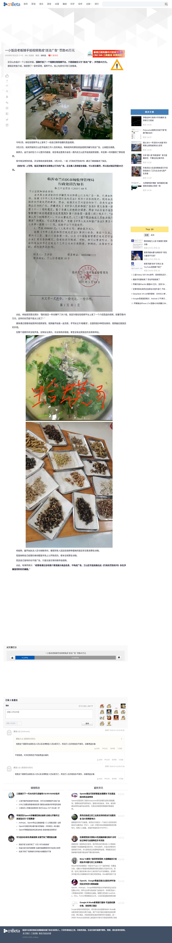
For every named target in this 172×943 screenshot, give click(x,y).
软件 (80, 4)
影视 (33, 4)
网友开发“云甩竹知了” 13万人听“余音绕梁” (34, 844)
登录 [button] (7, 706)
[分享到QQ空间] (7, 91)
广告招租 (34, 933)
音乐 (41, 4)
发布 (87, 724)
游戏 (49, 4)
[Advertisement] (86, 26)
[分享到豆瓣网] (7, 108)
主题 (88, 4)
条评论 (54, 55)
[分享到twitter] (7, 119)
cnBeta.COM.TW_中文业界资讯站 (12, 4)
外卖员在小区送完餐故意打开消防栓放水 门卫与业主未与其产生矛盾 (155, 171)
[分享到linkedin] (7, 125)
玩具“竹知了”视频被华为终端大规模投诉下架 (35, 851)
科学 (73, 4)
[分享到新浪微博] (7, 85)
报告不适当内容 (45, 933)
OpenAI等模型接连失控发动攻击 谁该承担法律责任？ (38, 830)
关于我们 (26, 933)
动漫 (57, 4)
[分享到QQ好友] (7, 97)
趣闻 (65, 4)
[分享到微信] (7, 102)
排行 (97, 4)
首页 (26, 4)
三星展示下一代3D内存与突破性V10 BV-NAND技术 (38, 794)
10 (132, 303)
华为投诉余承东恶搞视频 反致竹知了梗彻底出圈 (36, 837)
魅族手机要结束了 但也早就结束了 (146, 279)
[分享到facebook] (7, 114)
